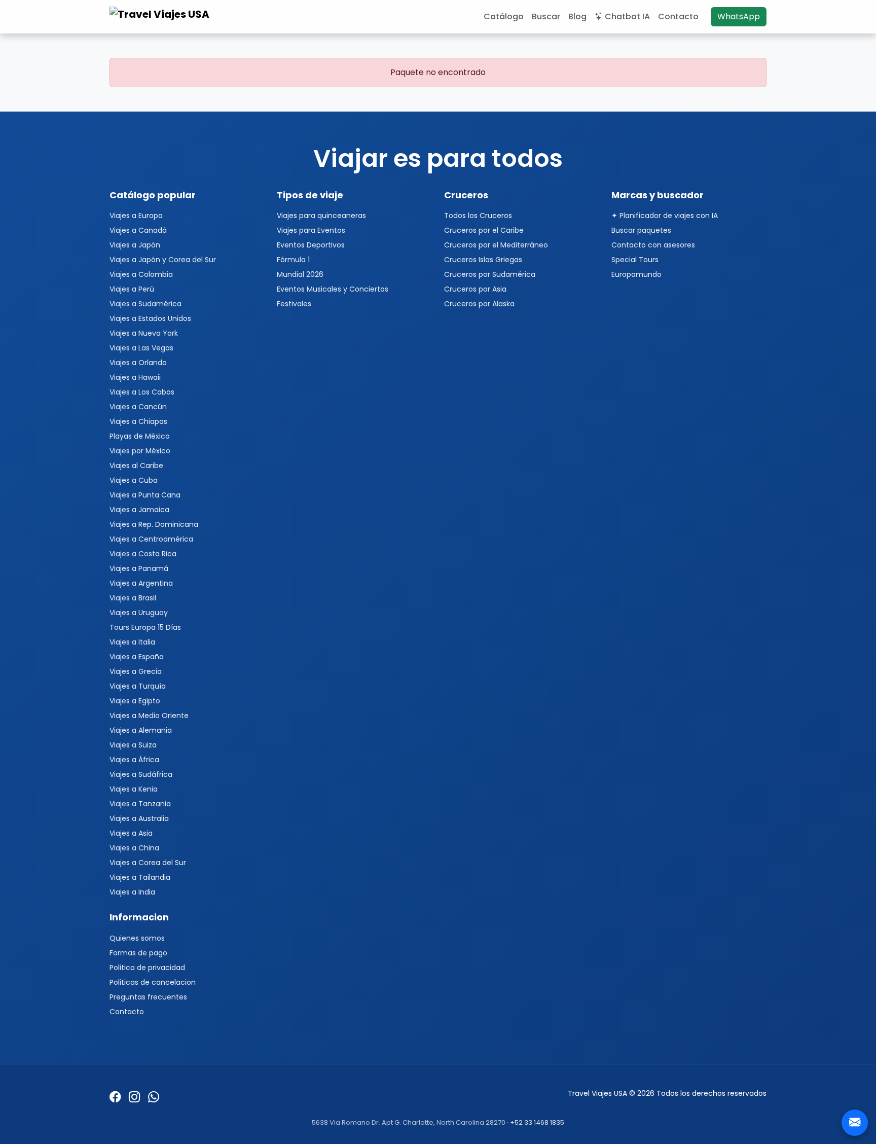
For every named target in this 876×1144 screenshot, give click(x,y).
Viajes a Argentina (141, 583)
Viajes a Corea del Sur (148, 862)
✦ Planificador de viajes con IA (664, 215)
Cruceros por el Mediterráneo (496, 245)
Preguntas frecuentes (148, 997)
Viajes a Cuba (134, 480)
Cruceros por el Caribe (484, 230)
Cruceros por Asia (475, 289)
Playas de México (140, 436)
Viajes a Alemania (141, 730)
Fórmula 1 (293, 260)
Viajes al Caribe (136, 465)
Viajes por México (140, 451)
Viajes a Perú (132, 289)
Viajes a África (134, 760)
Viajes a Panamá (139, 568)
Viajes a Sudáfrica (141, 774)
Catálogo (504, 16)
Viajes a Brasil (133, 598)
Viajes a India (132, 892)
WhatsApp (738, 16)
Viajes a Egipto (135, 701)
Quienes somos (137, 938)
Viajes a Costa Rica (143, 554)
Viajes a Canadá (138, 230)
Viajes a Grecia (136, 671)
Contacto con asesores (653, 245)
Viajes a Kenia (134, 789)
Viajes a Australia (139, 818)
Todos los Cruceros (478, 215)
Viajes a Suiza (133, 745)
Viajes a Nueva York (144, 333)
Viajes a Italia (132, 642)
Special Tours (635, 260)
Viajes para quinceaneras (321, 215)
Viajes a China (134, 848)
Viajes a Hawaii (135, 377)
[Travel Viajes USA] (161, 16)
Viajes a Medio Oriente (149, 715)
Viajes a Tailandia (140, 877)
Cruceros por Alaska (479, 304)
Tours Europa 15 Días (145, 627)
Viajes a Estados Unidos (150, 318)
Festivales (294, 304)
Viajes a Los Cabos (142, 392)
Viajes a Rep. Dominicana (154, 524)
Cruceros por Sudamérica (489, 274)
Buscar (546, 16)
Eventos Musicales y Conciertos (332, 289)
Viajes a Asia (131, 833)
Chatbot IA (627, 16)
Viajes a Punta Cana (145, 495)
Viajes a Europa (136, 215)
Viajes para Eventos (311, 230)
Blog (577, 16)
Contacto (678, 16)
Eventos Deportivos (311, 245)
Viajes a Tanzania (140, 804)
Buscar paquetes (641, 230)
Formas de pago (138, 953)
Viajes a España (137, 657)
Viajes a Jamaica (139, 510)
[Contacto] (855, 1123)
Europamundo (636, 274)
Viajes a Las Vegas (141, 348)
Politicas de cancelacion (153, 982)
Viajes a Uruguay (139, 612)
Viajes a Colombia (141, 274)
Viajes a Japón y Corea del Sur (163, 260)
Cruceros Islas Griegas (483, 260)
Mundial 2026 (300, 274)
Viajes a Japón (135, 245)
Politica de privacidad (147, 967)
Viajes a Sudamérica (145, 304)
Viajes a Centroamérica (151, 539)
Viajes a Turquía (138, 686)
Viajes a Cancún (138, 407)
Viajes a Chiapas (138, 421)
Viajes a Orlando (138, 363)
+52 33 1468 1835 (537, 1122)
